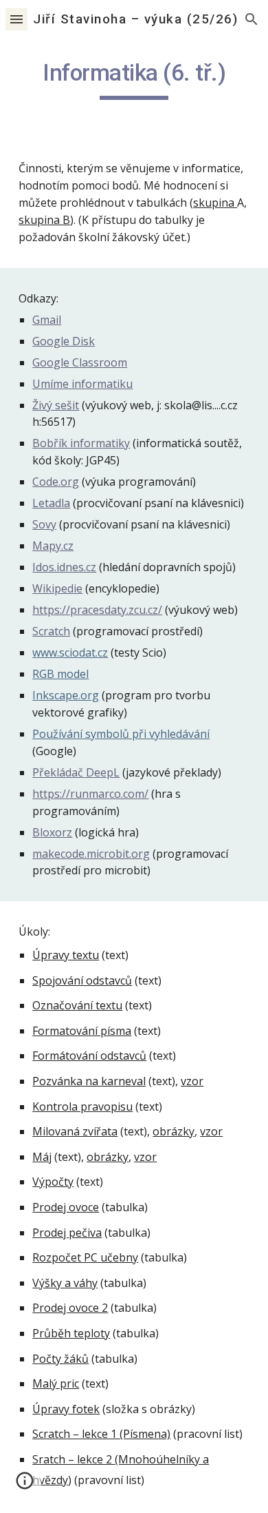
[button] (16, 19)
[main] (134, 79)
